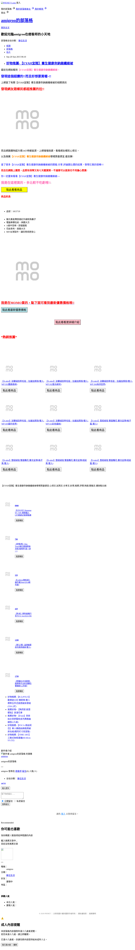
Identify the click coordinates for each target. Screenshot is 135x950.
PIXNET (48, 914)
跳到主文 (5, 28)
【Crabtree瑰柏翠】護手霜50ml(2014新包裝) (22, 582)
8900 (17, 506)
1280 (17, 640)
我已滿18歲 (6, 945)
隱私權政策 (82, 914)
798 (16, 539)
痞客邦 (18, 771)
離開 (15, 945)
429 (16, 609)
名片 (8, 52)
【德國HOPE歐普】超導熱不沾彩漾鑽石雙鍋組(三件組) (23, 683)
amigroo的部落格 (17, 20)
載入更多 (5, 788)
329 (16, 575)
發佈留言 (5, 804)
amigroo (4, 756)
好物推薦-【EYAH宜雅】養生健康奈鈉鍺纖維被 (39, 63)
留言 (24, 771)
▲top (3, 783)
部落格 (9, 49)
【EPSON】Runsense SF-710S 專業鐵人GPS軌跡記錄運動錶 (23, 512)
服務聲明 (92, 914)
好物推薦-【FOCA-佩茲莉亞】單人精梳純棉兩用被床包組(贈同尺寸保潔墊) (20, 728)
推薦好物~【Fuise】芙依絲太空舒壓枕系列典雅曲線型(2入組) (19, 719)
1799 (17, 676)
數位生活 (22, 41)
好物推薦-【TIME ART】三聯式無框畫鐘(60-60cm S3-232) (19, 737)
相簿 (8, 46)
